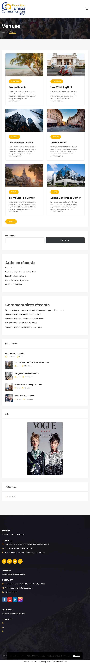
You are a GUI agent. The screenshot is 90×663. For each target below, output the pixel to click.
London (56, 137)
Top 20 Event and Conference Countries (20, 272)
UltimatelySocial (61, 662)
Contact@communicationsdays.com (19, 548)
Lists (18, 366)
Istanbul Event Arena (21, 142)
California (15, 81)
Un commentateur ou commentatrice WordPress (24, 310)
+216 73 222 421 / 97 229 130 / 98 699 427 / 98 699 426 (25, 552)
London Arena (58, 142)
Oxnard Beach (17, 87)
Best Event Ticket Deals (13, 284)
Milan (55, 192)
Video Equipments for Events (31, 327)
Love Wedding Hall (61, 87)
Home (4, 32)
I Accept (76, 656)
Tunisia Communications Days (13, 534)
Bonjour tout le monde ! (14, 268)
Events (19, 399)
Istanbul (14, 137)
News (19, 377)
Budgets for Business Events (15, 276)
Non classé (11, 357)
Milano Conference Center (65, 197)
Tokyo (13, 192)
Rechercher (10, 235)
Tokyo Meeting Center (22, 197)
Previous (11, 221)
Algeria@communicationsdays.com (19, 588)
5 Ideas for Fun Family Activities (16, 280)
